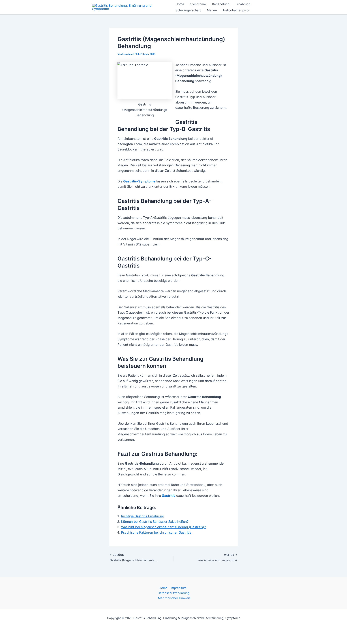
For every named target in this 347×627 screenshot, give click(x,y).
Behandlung (220, 4)
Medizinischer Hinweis (174, 598)
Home (179, 4)
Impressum (179, 588)
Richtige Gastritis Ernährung (142, 516)
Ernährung (242, 4)
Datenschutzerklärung (173, 593)
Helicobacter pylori (236, 10)
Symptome (198, 4)
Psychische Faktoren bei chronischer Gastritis (156, 532)
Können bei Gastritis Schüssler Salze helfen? (155, 521)
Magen (212, 10)
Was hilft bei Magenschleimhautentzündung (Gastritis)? (163, 527)
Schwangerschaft (188, 10)
